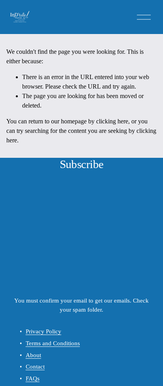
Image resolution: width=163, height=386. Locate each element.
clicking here (112, 121)
